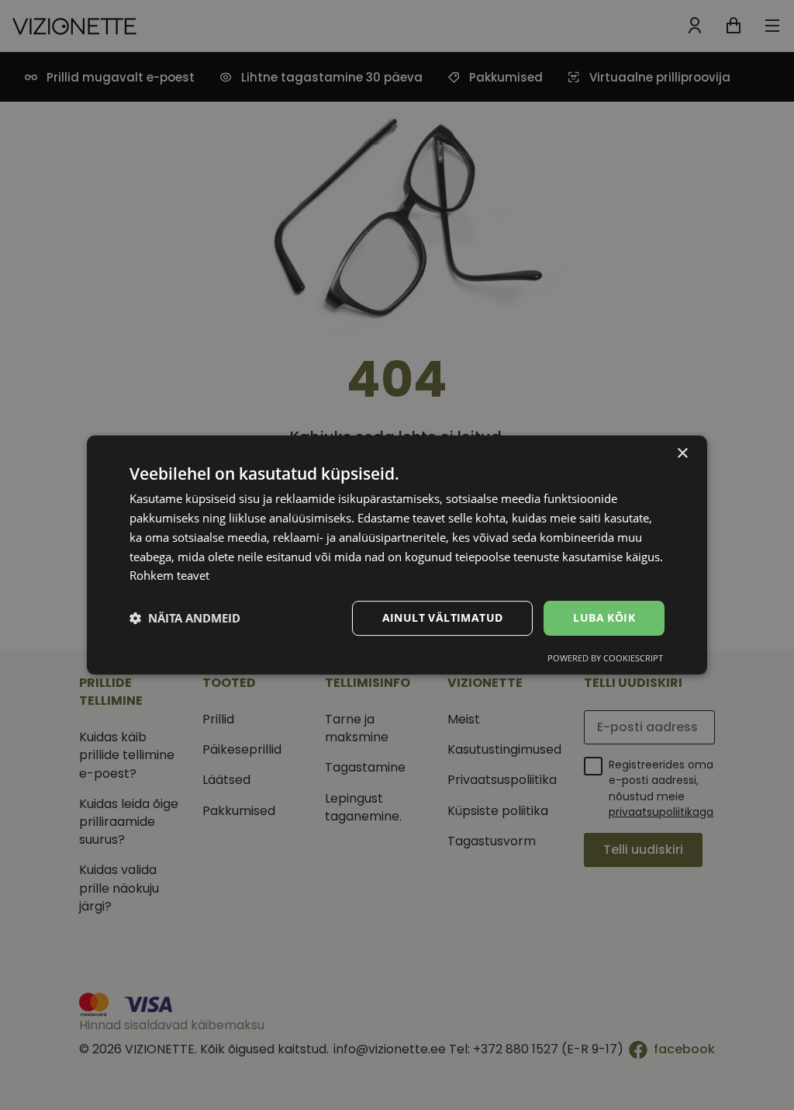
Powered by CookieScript (605, 658)
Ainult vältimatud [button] (442, 617)
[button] (184, 618)
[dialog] (397, 555)
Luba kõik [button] (604, 617)
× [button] (682, 454)
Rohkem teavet (169, 575)
